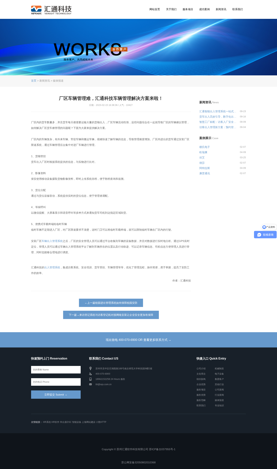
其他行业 (219, 384)
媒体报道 (219, 400)
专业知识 (219, 405)
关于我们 (171, 9)
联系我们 (237, 9)
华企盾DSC (66, 422)
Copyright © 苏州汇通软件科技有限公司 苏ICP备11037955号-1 (138, 449)
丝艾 (202, 157)
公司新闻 (219, 389)
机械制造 (219, 368)
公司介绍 (201, 368)
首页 (33, 80)
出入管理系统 (52, 267)
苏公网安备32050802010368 (138, 462)
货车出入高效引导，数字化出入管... (218, 116)
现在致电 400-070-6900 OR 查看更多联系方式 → (138, 339)
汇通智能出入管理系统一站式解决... (218, 111)
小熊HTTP (101, 422)
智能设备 (76, 422)
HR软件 (55, 422)
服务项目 (188, 9)
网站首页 (154, 9)
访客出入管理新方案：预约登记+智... (218, 127)
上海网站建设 (88, 422)
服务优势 (201, 395)
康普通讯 (204, 173)
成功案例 (204, 9)
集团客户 (219, 379)
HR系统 (47, 422)
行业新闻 (219, 395)
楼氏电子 (204, 146)
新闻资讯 (221, 9)
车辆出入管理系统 (52, 241)
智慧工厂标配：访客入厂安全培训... (218, 121)
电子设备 (219, 374)
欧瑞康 (203, 152)
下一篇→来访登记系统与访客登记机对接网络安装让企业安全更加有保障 (111, 314)
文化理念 (201, 374)
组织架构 (201, 379)
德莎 (202, 162)
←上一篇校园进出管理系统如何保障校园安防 (111, 302)
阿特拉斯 (204, 168)
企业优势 (201, 384)
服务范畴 (201, 400)
